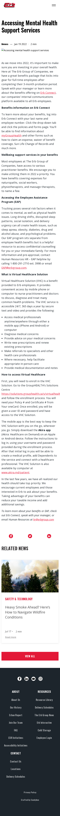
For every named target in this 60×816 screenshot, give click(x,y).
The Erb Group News (44, 715)
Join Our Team (16, 722)
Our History (15, 707)
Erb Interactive (44, 722)
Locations (16, 769)
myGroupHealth (11, 135)
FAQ (15, 730)
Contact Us (15, 761)
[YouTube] (33, 679)
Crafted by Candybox (30, 799)
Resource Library (44, 700)
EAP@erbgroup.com (14, 267)
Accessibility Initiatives (16, 745)
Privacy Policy (30, 792)
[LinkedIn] (26, 679)
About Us (15, 700)
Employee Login (44, 738)
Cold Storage (44, 730)
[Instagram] (40, 679)
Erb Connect (48, 92)
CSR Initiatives (15, 738)
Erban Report (15, 715)
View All (30, 656)
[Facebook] (19, 679)
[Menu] (53, 5)
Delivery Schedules (44, 707)
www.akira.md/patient (15, 472)
